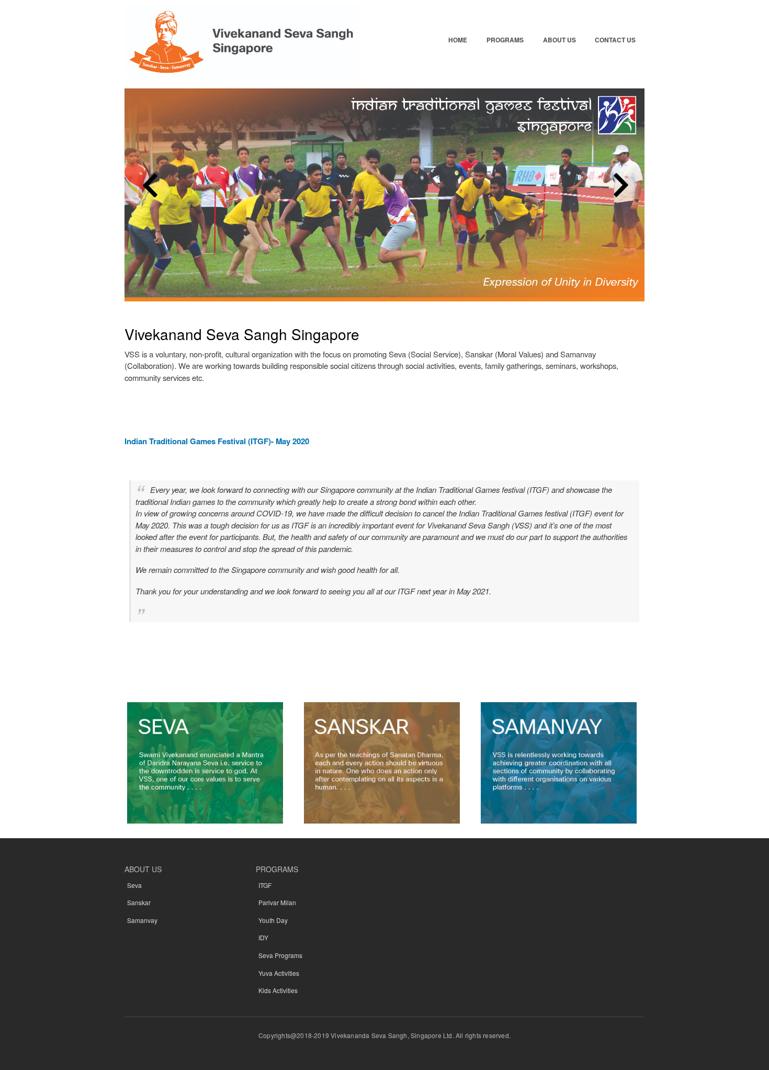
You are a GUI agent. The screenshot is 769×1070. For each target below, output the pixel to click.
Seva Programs (280, 955)
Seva (134, 885)
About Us (559, 39)
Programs (505, 39)
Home (457, 39)
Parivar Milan (277, 902)
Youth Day (273, 920)
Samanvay (142, 920)
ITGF (265, 885)
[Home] (242, 43)
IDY (263, 937)
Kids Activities (278, 990)
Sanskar (139, 902)
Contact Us (615, 39)
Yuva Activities (278, 972)
